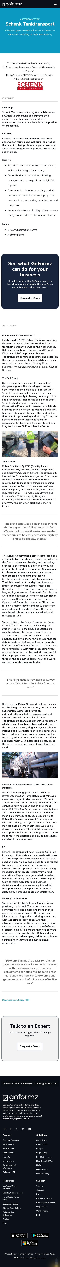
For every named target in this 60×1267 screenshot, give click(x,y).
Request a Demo (30, 298)
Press (38, 1194)
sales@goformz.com (46, 1083)
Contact (40, 1190)
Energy (39, 1148)
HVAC (38, 1165)
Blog (5, 1223)
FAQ (38, 1215)
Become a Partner (44, 1198)
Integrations (8, 1161)
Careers (39, 1186)
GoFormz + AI (9, 1172)
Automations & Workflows (9, 1166)
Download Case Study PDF (15, 999)
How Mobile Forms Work (11, 1198)
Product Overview (11, 1140)
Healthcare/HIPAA (44, 1161)
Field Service (42, 1169)
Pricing (6, 1219)
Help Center (41, 1207)
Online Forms (8, 1153)
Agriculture (41, 1140)
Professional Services (45, 1202)
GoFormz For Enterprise (8, 1213)
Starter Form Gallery (12, 1208)
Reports (6, 1157)
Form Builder (8, 1148)
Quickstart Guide (10, 1204)
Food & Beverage (44, 1157)
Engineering (41, 1153)
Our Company (42, 1211)
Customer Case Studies (9, 1187)
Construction (42, 1144)
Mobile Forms (9, 1144)
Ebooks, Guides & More (13, 1193)
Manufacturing (42, 1173)
